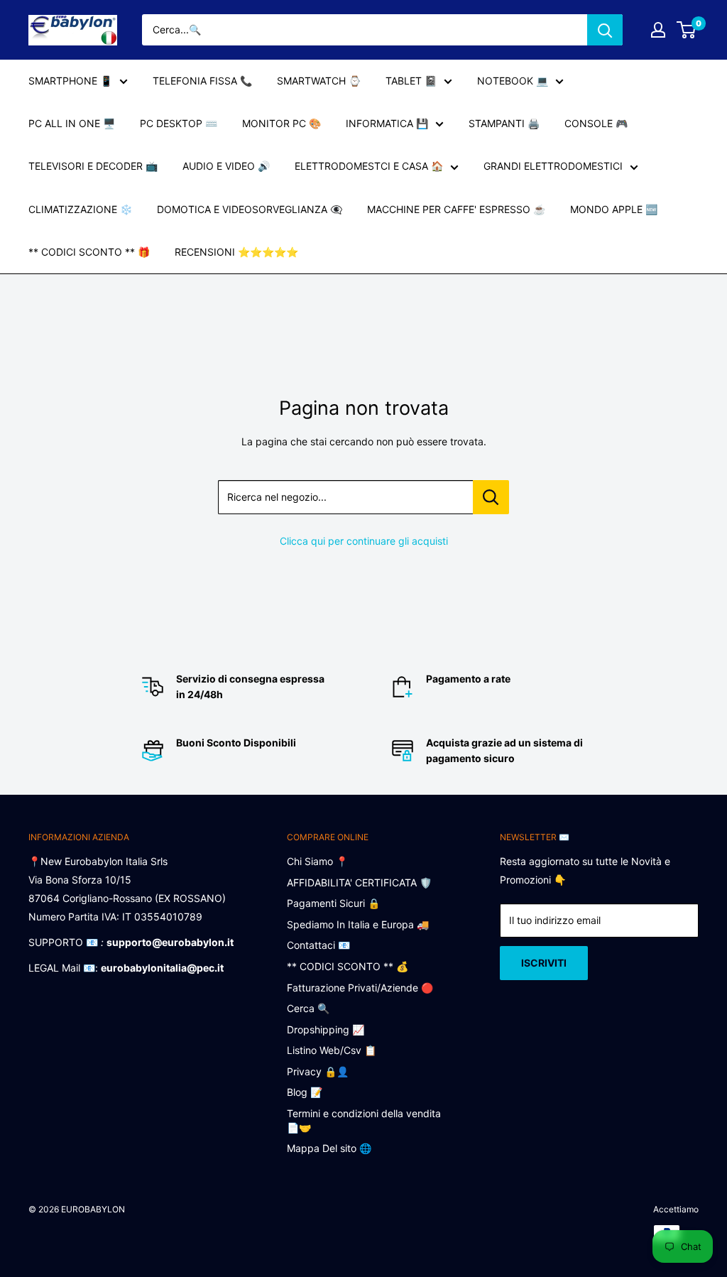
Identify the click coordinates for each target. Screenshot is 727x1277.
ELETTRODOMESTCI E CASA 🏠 (369, 166)
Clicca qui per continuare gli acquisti (364, 541)
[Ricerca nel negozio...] (491, 497)
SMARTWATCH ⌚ (319, 81)
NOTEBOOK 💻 (512, 81)
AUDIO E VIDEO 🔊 (226, 166)
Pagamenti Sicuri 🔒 (333, 903)
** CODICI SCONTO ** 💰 (347, 966)
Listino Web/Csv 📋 (331, 1050)
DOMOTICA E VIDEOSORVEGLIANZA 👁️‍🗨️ (249, 209)
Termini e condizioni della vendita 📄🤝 (364, 1120)
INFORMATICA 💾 (387, 123)
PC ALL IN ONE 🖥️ (71, 123)
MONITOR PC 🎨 (281, 123)
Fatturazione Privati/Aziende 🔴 (360, 988)
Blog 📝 (304, 1092)
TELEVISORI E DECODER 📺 (93, 166)
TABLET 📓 (411, 81)
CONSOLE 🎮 (596, 123)
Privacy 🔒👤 (318, 1071)
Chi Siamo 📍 (317, 861)
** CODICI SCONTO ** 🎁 (89, 252)
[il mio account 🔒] (658, 30)
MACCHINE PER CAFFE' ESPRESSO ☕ (456, 209)
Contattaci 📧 (318, 945)
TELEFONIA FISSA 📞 (202, 81)
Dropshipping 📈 (325, 1029)
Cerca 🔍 (308, 1008)
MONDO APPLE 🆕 (613, 209)
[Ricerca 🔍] (605, 29)
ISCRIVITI (544, 963)
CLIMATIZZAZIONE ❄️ (80, 209)
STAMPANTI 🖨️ (504, 123)
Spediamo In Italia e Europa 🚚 (358, 924)
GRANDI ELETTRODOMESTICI (553, 166)
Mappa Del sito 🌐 (329, 1148)
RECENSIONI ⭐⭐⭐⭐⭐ (236, 252)
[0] (687, 29)
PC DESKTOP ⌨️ (178, 123)
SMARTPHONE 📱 (70, 81)
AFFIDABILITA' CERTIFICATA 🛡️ (359, 882)
